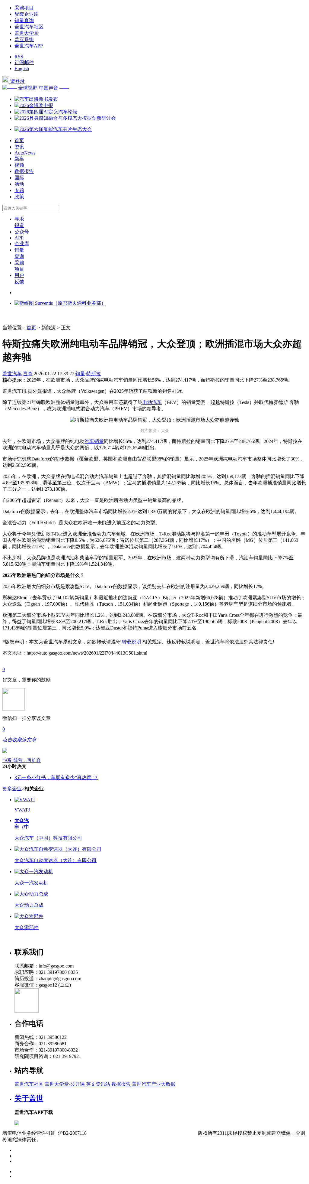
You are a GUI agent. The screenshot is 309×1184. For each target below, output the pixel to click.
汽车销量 (94, 441)
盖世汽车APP (28, 45)
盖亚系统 (24, 39)
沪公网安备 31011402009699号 (166, 1133)
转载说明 (131, 641)
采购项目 (24, 7)
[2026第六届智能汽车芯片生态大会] (53, 129)
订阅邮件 (24, 62)
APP (19, 237)
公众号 (21, 231)
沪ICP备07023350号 (112, 1133)
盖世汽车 (12, 373)
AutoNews (24, 152)
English (21, 68)
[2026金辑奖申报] (33, 105)
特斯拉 (93, 373)
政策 (19, 196)
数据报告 (24, 171)
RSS (18, 56)
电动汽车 (152, 402)
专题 (19, 190)
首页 (19, 140)
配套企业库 (26, 14)
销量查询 (24, 20)
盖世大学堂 (26, 33)
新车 (19, 158)
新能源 (48, 327)
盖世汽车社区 (28, 26)
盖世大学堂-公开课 (65, 1084)
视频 (19, 165)
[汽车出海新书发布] (36, 99)
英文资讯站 (98, 1084)
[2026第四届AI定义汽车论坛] (46, 111)
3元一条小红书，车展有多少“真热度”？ (56, 777)
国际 (19, 177)
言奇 (28, 373)
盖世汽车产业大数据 (153, 1084)
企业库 (21, 243)
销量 (80, 373)
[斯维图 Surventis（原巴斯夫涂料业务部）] (60, 303)
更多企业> (13, 788)
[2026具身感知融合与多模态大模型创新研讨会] (65, 118)
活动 (19, 184)
